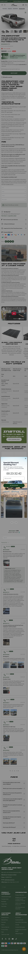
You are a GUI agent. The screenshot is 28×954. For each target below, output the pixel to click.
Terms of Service (15, 491)
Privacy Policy (6, 491)
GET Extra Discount (14, 485)
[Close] (25, 458)
